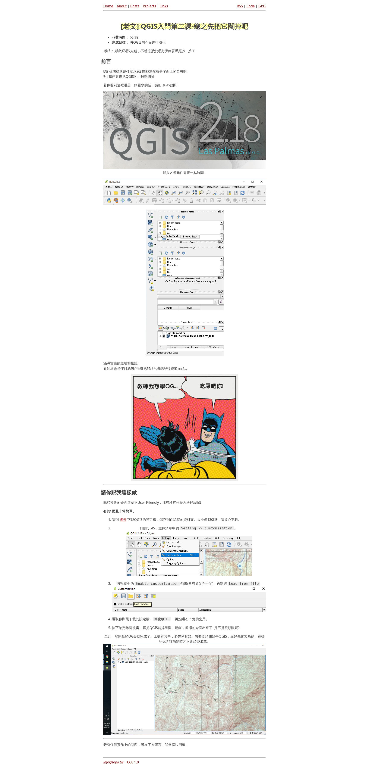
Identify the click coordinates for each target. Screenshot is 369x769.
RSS (240, 6)
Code (250, 6)
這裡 (123, 519)
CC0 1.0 (133, 762)
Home (108, 6)
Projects (149, 6)
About (122, 6)
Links (164, 6)
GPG (262, 6)
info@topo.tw (113, 762)
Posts (134, 6)
